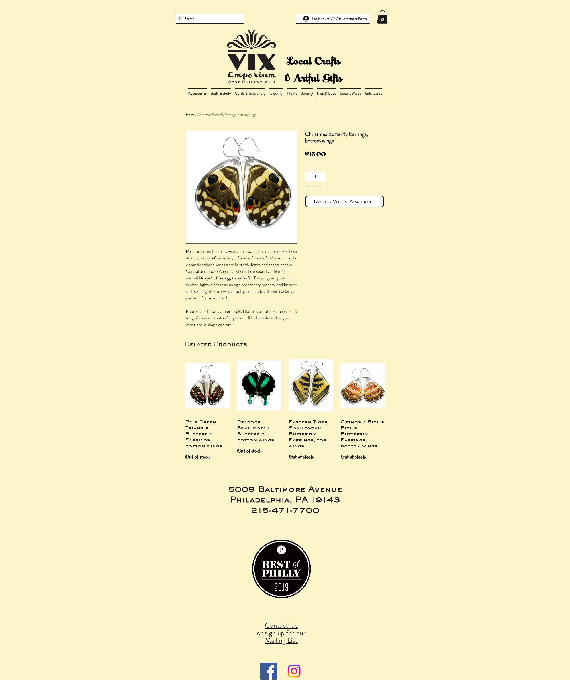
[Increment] (321, 176)
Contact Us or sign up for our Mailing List (281, 632)
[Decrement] (309, 176)
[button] (221, 93)
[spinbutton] (315, 176)
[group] (285, 409)
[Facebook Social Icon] (268, 671)
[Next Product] (391, 385)
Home (190, 114)
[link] (382, 17)
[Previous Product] (178, 385)
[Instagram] (294, 671)
